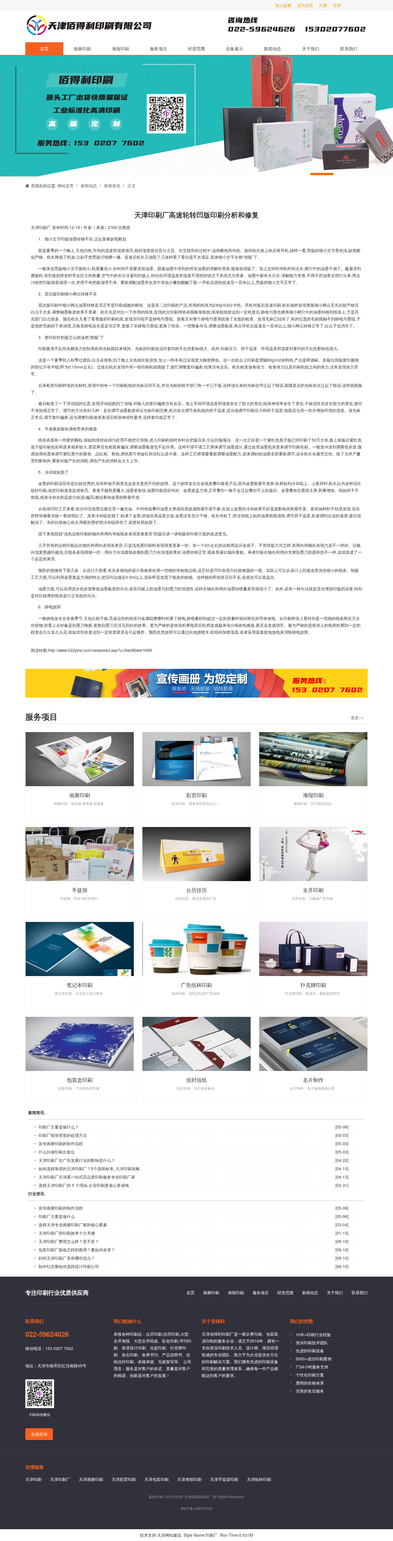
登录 (337, 5)
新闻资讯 (112, 185)
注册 (323, 5)
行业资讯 (36, 1194)
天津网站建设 (169, 1535)
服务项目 (158, 48)
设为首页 (305, 5)
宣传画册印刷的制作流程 (61, 1143)
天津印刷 (33, 1479)
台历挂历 (196, 889)
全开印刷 (313, 889)
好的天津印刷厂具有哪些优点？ (67, 1258)
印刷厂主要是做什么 (57, 1216)
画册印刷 (82, 48)
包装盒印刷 (80, 1079)
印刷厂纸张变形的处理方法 (63, 1135)
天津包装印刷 (156, 1479)
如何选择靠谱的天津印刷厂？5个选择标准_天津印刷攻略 (89, 1168)
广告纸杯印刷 (196, 984)
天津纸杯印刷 (259, 1479)
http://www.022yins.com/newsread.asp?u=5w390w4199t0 (100, 650)
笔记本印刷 (80, 984)
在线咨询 (39, 1434)
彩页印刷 (196, 795)
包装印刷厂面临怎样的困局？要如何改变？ (77, 1249)
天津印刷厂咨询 (287, 26)
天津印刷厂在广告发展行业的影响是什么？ (77, 1160)
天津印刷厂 (88, 26)
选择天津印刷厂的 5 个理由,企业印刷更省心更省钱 (84, 1185)
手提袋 (79, 889)
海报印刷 (120, 48)
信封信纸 (196, 1079)
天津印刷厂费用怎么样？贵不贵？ (69, 1241)
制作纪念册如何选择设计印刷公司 (69, 1266)
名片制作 (313, 1079)
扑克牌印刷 (313, 984)
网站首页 (66, 185)
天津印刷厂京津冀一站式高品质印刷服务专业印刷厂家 (87, 1177)
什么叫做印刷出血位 (57, 1152)
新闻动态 (272, 48)
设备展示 (234, 48)
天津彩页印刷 (124, 1479)
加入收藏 (283, 5)
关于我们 (310, 48)
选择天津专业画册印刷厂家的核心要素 (73, 1224)
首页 (44, 48)
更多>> (357, 717)
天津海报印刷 (189, 1479)
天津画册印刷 (91, 1479)
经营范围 (196, 48)
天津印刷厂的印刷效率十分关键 (67, 1233)
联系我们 (348, 48)
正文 (131, 185)
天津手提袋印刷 (224, 1479)
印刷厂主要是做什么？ (59, 1127)
